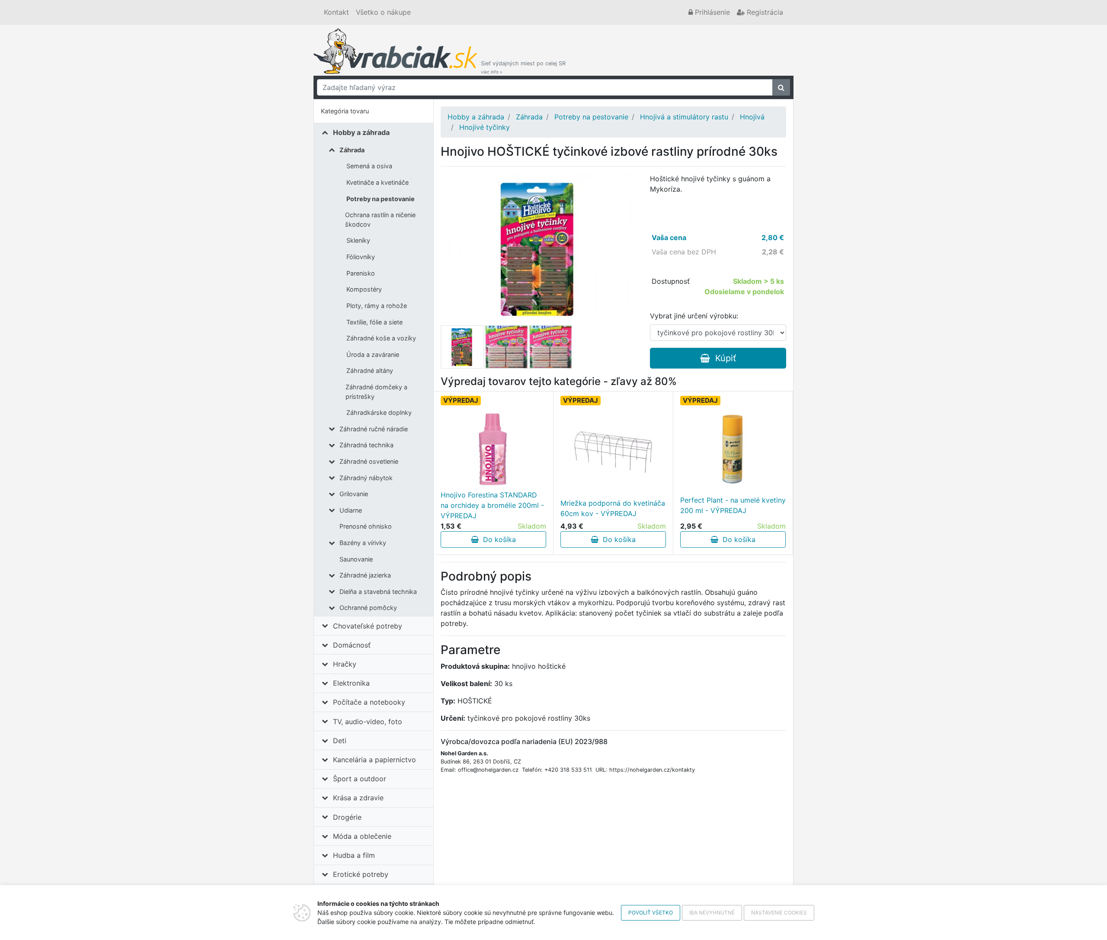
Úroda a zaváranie (372, 354)
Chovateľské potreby (367, 626)
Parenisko (360, 273)
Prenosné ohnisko (365, 526)
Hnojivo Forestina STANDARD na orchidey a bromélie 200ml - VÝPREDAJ (492, 505)
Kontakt (336, 12)
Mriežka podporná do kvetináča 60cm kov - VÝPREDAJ (612, 508)
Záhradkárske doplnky (379, 412)
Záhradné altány (369, 370)
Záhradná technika (366, 445)
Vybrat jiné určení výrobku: (694, 315)
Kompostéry (364, 289)
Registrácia (764, 12)
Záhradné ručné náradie (373, 429)
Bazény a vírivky (362, 542)
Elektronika (351, 683)
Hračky (344, 664)
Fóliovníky (360, 256)
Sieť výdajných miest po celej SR (523, 67)
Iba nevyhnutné (712, 912)
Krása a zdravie (358, 797)
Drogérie (347, 817)
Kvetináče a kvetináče (377, 182)
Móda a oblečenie (362, 836)
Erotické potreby (360, 874)
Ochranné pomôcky (368, 607)
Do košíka (497, 539)
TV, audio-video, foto (367, 721)
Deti (339, 740)
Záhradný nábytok (366, 477)
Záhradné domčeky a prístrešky (376, 391)
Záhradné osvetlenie (368, 461)
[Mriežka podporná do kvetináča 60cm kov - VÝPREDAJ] (613, 452)
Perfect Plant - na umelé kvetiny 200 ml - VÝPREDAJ (733, 505)
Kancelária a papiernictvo (374, 759)
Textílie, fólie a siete (374, 322)
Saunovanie (356, 559)
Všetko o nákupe (383, 12)
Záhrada (352, 150)
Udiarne (350, 510)
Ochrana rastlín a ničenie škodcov (380, 219)
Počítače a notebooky (369, 702)
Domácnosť (352, 645)
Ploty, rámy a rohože (376, 305)
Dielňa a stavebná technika (378, 591)
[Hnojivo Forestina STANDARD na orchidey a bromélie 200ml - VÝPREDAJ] (493, 449)
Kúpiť (723, 358)
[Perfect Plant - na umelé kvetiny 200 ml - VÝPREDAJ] (733, 449)
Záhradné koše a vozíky (381, 338)
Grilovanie (353, 493)
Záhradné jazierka (365, 575)
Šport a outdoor (359, 778)
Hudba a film (354, 855)
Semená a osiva (369, 166)
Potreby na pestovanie (380, 198)
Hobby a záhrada (361, 132)
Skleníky (358, 240)
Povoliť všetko (650, 912)
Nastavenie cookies (779, 912)
